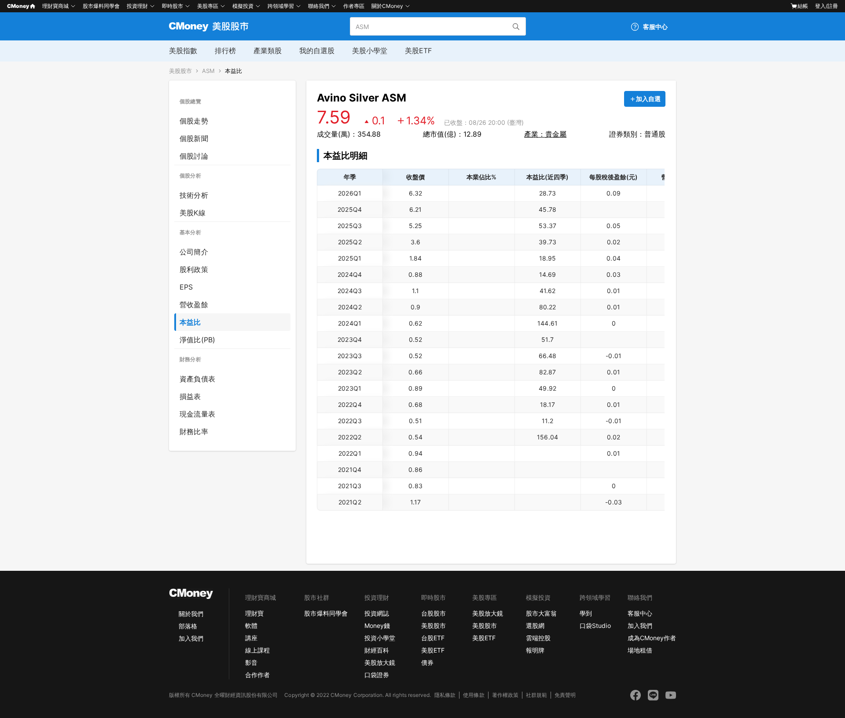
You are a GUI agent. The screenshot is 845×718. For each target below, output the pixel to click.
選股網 (535, 625)
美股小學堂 (369, 50)
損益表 (190, 396)
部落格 (188, 626)
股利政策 (194, 269)
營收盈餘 (194, 304)
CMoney (18, 6)
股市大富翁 (541, 613)
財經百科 (376, 650)
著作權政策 (505, 695)
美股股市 (180, 71)
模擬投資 (243, 6)
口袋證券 (376, 674)
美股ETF (418, 50)
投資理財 (137, 6)
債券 (427, 662)
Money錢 (377, 625)
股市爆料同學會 (101, 6)
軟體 (251, 625)
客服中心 (640, 613)
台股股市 (433, 613)
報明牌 (535, 650)
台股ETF (433, 638)
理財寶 (254, 613)
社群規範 (536, 695)
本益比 (233, 71)
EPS (186, 287)
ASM (208, 71)
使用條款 (473, 695)
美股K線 (193, 212)
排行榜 (225, 50)
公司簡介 (194, 251)
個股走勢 (194, 120)
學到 (586, 613)
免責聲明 (565, 695)
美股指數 (183, 50)
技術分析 (194, 195)
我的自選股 (316, 50)
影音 (251, 662)
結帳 (802, 6)
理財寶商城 (55, 6)
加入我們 (191, 638)
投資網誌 (376, 613)
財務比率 (194, 431)
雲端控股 (538, 638)
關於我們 (191, 613)
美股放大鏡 (379, 662)
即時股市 (172, 6)
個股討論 (194, 156)
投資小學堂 (379, 638)
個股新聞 (194, 138)
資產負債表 (197, 378)
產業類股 (268, 50)
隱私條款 (445, 695)
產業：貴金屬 (545, 134)
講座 (251, 638)
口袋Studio (595, 625)
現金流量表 (197, 414)
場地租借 (640, 650)
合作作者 (257, 674)
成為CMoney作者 (652, 638)
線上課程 (257, 650)
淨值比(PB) (197, 339)
